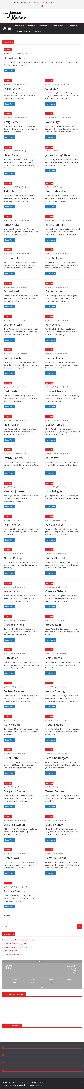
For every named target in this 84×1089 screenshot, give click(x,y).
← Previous (6, 915)
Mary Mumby (12, 524)
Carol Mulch (52, 88)
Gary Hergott (12, 724)
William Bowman (14, 824)
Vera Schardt (53, 324)
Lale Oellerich (12, 358)
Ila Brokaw (51, 458)
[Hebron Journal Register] (4, 28)
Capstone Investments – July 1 (12, 954)
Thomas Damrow (14, 891)
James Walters (13, 224)
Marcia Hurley (54, 824)
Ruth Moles (11, 658)
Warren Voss (12, 591)
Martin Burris (53, 658)
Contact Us (40, 31)
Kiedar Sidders (54, 724)
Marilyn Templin (55, 424)
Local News (19, 26)
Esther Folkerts (13, 324)
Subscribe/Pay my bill (23, 31)
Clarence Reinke (14, 624)
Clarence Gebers (55, 591)
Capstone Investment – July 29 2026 (14, 947)
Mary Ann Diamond (16, 791)
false (42, 987)
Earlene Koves (54, 358)
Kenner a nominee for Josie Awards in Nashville (18, 940)
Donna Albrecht (55, 558)
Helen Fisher (12, 155)
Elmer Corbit (11, 758)
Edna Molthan (54, 258)
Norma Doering (55, 691)
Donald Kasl (11, 291)
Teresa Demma (54, 791)
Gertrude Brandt (55, 858)
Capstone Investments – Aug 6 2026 (14, 943)
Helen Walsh (11, 424)
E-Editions (73, 26)
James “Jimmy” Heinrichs (60, 155)
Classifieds (31, 26)
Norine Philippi (13, 558)
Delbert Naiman (14, 691)
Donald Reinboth (14, 58)
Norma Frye (52, 122)
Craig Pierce (11, 122)
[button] (48, 25)
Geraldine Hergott (56, 758)
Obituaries (8, 50)
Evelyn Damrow (13, 458)
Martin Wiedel (12, 88)
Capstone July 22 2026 (46, 2)
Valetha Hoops (54, 524)
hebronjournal (22, 54)
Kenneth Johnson (14, 491)
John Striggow (53, 491)
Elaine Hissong (54, 291)
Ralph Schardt (12, 191)
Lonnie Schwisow (56, 391)
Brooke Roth (53, 624)
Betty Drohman (55, 224)
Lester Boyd (11, 858)
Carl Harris (10, 391)
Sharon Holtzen (13, 258)
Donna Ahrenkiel (55, 191)
